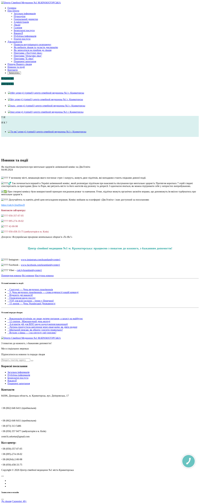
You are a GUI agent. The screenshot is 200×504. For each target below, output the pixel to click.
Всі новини (28, 275)
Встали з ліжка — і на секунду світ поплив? (32, 332)
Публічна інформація (25, 36)
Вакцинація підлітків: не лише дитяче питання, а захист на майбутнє (45, 318)
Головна (12, 8)
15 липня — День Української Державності (31, 303)
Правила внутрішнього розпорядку (32, 44)
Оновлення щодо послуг (22, 298)
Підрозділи (19, 16)
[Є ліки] (46, 93)
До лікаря (6, 501)
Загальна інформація (25, 13)
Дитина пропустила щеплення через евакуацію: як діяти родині (42, 327)
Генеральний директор (26, 19)
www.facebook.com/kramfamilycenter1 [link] (40, 265)
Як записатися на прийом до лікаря (32, 50)
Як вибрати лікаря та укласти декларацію (36, 47)
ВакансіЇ (18, 33)
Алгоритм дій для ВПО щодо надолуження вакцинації (38, 324)
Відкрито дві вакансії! (20, 295)
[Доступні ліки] (45, 99)
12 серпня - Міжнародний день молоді (29, 321)
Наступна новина (44, 275)
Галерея (18, 27)
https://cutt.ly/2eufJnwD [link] (13, 205)
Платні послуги (22, 39)
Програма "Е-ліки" (24, 58)
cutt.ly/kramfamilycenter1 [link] (29, 270)
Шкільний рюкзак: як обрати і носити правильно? (35, 329)
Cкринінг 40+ (19, 501)
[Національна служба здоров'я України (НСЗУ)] (47, 105)
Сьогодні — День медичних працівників (30, 289)
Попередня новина (11, 275)
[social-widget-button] (2, 476)
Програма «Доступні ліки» (28, 53)
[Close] (2, 499)
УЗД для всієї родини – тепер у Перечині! (31, 300)
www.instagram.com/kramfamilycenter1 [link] (40, 259)
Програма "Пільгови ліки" (28, 55)
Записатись (14, 73)
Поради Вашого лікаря (20, 64)
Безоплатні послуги (24, 30)
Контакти (13, 70)
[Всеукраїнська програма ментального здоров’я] (47, 131)
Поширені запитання (25, 61)
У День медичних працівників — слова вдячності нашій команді (43, 292)
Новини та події (16, 67)
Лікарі (17, 24)
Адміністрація (21, 22)
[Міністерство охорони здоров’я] (45, 112)
